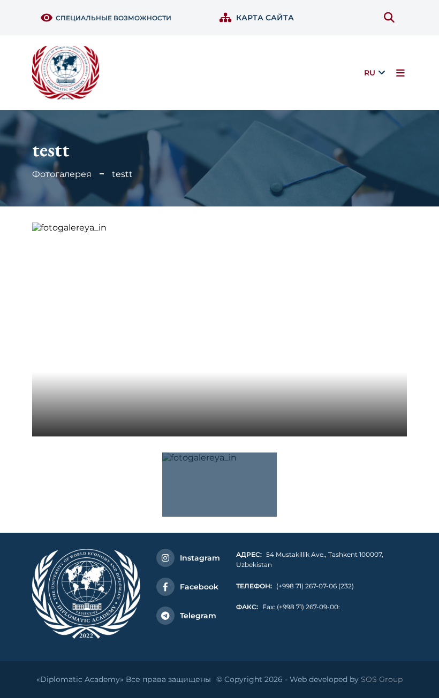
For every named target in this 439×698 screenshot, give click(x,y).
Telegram (198, 615)
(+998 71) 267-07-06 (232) (295, 586)
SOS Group (382, 679)
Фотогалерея (62, 174)
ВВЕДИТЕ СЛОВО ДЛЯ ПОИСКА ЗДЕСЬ (391, 17)
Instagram (200, 558)
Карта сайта (265, 17)
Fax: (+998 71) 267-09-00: (288, 607)
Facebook (199, 587)
